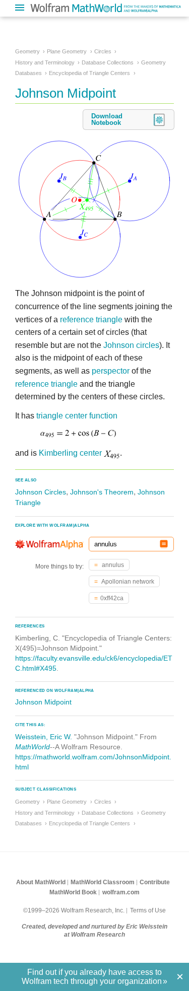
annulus (112, 565)
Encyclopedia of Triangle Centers (89, 73)
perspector (111, 371)
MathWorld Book (73, 892)
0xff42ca (111, 598)
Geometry (27, 51)
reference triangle (91, 319)
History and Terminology (45, 62)
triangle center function (76, 415)
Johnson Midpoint (43, 702)
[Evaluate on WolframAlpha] (163, 544)
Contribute (155, 882)
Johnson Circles (40, 492)
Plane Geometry (67, 51)
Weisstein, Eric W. (43, 737)
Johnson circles (131, 345)
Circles (102, 51)
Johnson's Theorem (102, 492)
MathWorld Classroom (103, 882)
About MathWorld (41, 882)
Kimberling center (70, 453)
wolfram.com (121, 892)
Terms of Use (148, 910)
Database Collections (108, 62)
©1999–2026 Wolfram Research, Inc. (73, 910)
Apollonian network (127, 581)
